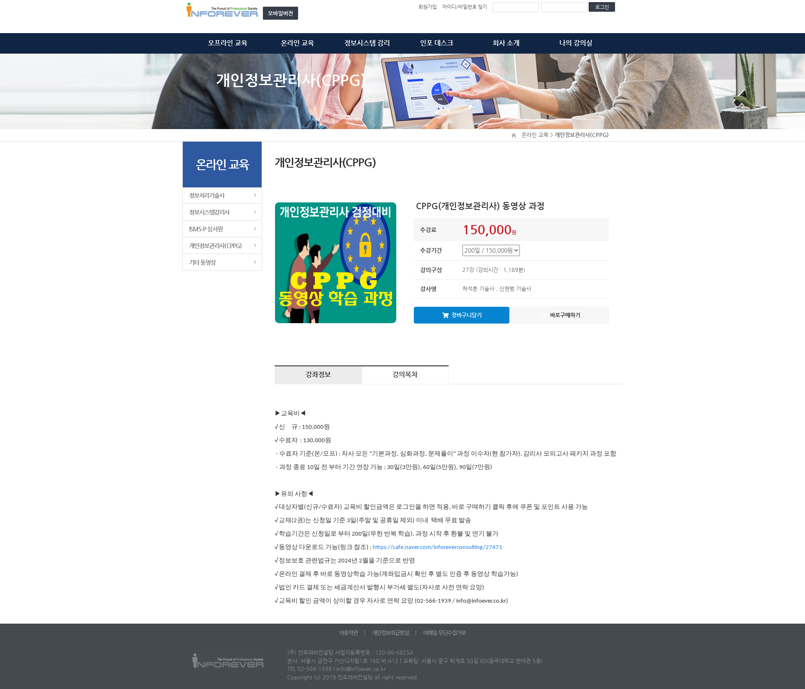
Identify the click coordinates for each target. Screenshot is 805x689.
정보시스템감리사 (209, 212)
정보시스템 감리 (367, 43)
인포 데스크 (436, 43)
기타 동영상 (202, 262)
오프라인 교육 (227, 43)
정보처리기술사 (206, 195)
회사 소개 (506, 43)
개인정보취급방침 (391, 632)
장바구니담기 (467, 315)
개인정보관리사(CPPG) (215, 245)
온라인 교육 (297, 43)
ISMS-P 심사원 (206, 228)
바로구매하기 (565, 315)
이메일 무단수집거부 (444, 632)
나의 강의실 (575, 43)
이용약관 (349, 632)
